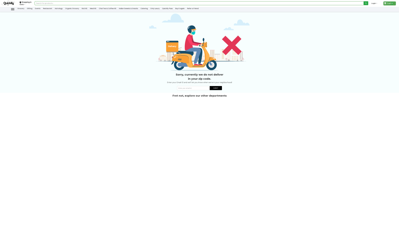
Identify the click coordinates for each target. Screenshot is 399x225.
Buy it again (180, 8)
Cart (389, 3)
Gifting (29, 8)
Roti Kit (84, 8)
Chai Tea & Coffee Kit (107, 8)
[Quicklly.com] (8, 3)
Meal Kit (93, 8)
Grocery (20, 8)
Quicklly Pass (167, 8)
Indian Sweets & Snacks (128, 8)
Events (37, 8)
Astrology (59, 8)
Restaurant (47, 8)
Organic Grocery (72, 8)
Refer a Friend (193, 8)
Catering (144, 8)
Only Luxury (155, 8)
